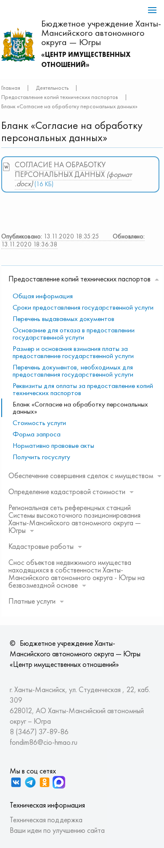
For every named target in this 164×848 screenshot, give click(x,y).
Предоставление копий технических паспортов (59, 97)
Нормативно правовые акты (53, 445)
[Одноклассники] (44, 782)
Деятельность (52, 87)
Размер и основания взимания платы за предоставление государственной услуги (73, 352)
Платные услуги (32, 601)
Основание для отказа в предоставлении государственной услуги (74, 333)
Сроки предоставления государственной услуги (83, 307)
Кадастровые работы (41, 546)
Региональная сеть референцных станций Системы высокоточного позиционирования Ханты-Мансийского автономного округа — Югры (74, 519)
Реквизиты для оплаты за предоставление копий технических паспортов (83, 389)
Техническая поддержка (46, 819)
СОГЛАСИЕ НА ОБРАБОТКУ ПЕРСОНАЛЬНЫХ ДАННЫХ (73, 174)
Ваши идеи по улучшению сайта (57, 830)
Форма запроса (37, 434)
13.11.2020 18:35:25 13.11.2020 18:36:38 (73, 240)
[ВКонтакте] (16, 782)
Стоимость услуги (39, 422)
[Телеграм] (30, 782)
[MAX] (59, 782)
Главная (10, 87)
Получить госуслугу (41, 456)
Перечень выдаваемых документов (63, 318)
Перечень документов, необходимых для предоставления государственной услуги (73, 370)
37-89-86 (54, 731)
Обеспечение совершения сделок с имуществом (80, 475)
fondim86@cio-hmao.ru (43, 742)
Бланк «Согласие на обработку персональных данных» (80, 407)
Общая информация (43, 295)
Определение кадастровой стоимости (66, 491)
